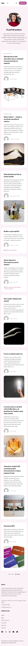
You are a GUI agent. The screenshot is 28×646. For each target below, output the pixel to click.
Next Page (17, 574)
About (3, 615)
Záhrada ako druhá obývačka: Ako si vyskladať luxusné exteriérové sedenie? (13, 60)
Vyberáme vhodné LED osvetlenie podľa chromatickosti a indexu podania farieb (12, 469)
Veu (2, 3)
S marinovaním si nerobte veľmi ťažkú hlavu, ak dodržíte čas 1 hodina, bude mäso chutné (13, 410)
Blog (2, 618)
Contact (3, 628)
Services (3, 625)
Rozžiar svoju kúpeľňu (11, 231)
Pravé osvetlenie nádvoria (13, 354)
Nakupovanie (7, 53)
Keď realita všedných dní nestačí (12, 300)
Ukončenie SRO (9, 526)
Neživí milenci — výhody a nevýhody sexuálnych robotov (13, 119)
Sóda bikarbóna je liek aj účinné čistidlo (12, 175)
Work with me (5, 620)
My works (3, 623)
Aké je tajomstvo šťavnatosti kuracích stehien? (11, 262)
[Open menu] (7, 3)
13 (12, 574)
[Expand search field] (16, 3)
